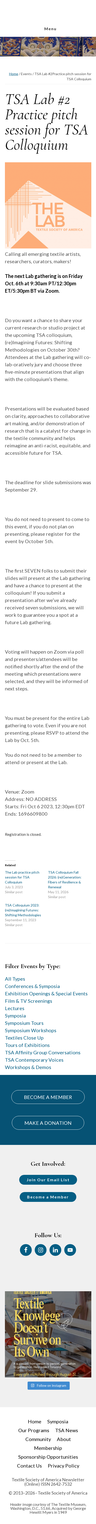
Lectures (14, 1008)
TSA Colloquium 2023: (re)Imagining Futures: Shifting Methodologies (23, 910)
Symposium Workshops (30, 1030)
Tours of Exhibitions (27, 1045)
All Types (15, 979)
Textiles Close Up (24, 1038)
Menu (50, 28)
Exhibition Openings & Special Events (46, 993)
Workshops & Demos (28, 1067)
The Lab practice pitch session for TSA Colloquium (22, 877)
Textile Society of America (48, 20)
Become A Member (48, 1097)
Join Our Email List (48, 1179)
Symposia (15, 1015)
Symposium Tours (24, 1023)
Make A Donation (48, 1123)
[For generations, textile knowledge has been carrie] (48, 1334)
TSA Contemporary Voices (34, 1060)
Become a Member (48, 1196)
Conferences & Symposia (32, 986)
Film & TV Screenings (28, 1001)
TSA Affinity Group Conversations (42, 1052)
